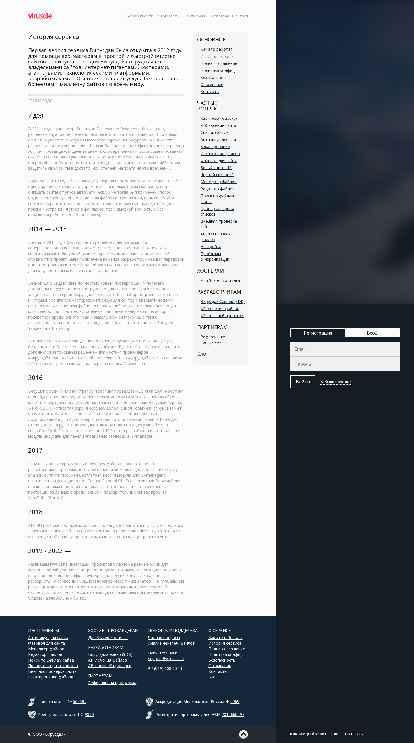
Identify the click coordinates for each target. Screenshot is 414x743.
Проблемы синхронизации (215, 256)
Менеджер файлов (219, 181)
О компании (212, 84)
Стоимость (168, 16)
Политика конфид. (218, 70)
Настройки (211, 246)
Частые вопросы (164, 637)
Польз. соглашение (219, 63)
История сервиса (217, 56)
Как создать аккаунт (220, 118)
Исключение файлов (220, 153)
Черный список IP (217, 174)
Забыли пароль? (335, 381)
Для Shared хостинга (220, 280)
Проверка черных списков (53, 665)
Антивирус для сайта (221, 139)
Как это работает (225, 637)
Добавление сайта (218, 125)
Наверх (243, 734)
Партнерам (194, 16)
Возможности (139, 16)
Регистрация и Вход (229, 16)
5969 (234, 701)
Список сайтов (215, 132)
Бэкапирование (215, 146)
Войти (303, 382)
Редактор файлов (218, 188)
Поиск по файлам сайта (51, 660)
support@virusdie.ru (166, 658)
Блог (202, 353)
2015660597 (233, 714)
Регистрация (318, 333)
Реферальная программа (213, 339)
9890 (89, 714)
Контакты (210, 91)
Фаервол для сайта (219, 160)
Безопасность (214, 77)
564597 (79, 701)
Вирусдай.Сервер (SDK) (223, 301)
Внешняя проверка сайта (52, 671)
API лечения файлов (220, 308)
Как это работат (217, 49)
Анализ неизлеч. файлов (171, 643)
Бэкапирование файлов (50, 677)
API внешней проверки (222, 315)
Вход (372, 333)
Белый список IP (216, 167)
